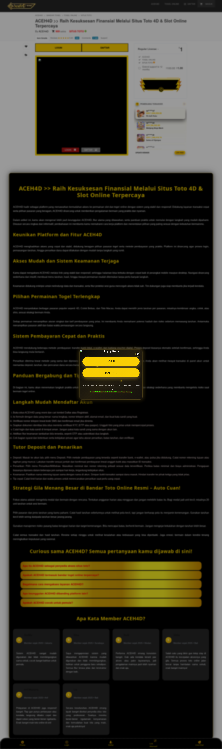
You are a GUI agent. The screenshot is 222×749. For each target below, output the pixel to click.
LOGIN (111, 361)
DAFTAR (111, 372)
